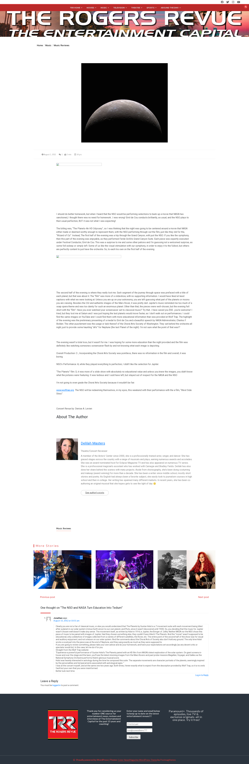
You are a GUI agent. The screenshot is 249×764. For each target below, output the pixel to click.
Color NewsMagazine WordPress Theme (137, 760)
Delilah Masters (93, 443)
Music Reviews (63, 528)
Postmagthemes (168, 760)
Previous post (47, 597)
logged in (56, 685)
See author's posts (94, 492)
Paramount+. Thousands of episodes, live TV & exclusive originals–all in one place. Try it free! (186, 715)
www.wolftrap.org (65, 390)
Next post (203, 597)
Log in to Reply (202, 675)
